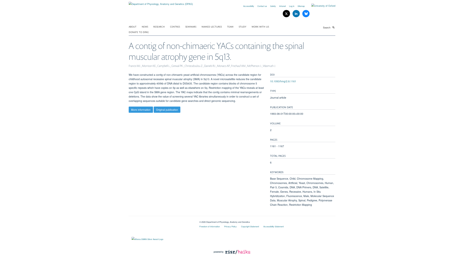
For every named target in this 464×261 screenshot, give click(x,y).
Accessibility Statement (273, 226)
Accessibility (248, 6)
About (132, 26)
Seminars (190, 26)
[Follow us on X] (287, 13)
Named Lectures (212, 26)
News (145, 26)
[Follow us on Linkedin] (297, 13)
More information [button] (141, 109)
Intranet (282, 6)
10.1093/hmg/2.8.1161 (283, 81)
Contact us (262, 6)
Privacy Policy (230, 226)
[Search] (333, 27)
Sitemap (301, 6)
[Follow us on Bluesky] (306, 13)
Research (159, 26)
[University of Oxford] (320, 6)
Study (242, 26)
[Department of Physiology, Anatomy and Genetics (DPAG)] (161, 2)
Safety (273, 6)
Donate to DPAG (139, 32)
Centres (175, 26)
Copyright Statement (250, 226)
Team (230, 26)
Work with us (260, 26)
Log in (291, 6)
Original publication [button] (167, 109)
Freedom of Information (209, 226)
